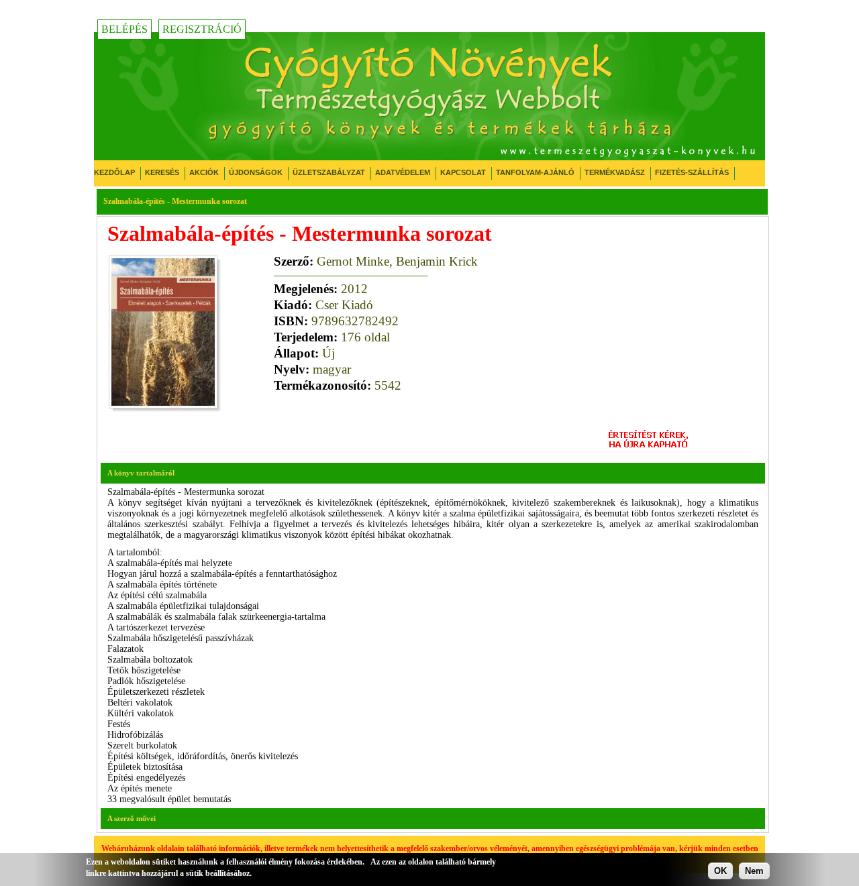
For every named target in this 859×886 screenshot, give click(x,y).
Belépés (124, 29)
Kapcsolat (463, 172)
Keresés (162, 172)
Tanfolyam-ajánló (535, 172)
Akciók (204, 172)
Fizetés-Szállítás (692, 172)
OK (720, 871)
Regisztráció (202, 29)
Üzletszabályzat (329, 172)
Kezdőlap (114, 172)
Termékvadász (615, 172)
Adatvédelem (402, 172)
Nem (754, 871)
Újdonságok (256, 172)
